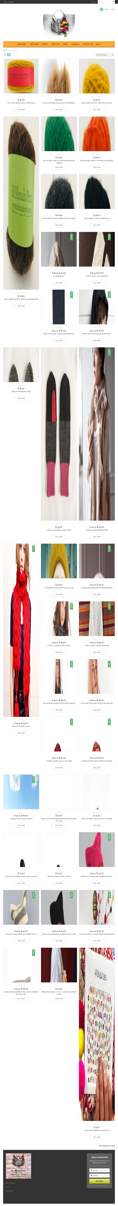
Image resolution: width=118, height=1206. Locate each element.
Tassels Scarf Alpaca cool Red (59, 761)
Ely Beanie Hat (59, 276)
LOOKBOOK (75, 44)
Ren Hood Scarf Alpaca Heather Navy (59, 334)
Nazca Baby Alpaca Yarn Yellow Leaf (96, 103)
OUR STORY (55, 44)
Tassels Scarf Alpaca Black (21, 819)
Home (5, 50)
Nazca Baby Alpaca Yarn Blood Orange (96, 161)
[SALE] (59, 249)
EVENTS (45, 44)
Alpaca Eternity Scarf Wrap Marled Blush (97, 934)
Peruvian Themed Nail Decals (97, 1130)
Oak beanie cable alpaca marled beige (96, 588)
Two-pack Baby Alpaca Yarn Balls (21, 103)
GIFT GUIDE (34, 44)
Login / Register (8, 2)
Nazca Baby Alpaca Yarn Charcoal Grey (59, 218)
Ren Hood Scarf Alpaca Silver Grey (96, 334)
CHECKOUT (10, 1191)
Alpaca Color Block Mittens (59, 530)
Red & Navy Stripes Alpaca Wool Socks (21, 876)
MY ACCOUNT (11, 1183)
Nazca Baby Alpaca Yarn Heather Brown (21, 299)
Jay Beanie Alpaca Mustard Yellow (59, 588)
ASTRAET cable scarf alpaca (59, 645)
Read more (21, 109)
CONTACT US (88, 44)
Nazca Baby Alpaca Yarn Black (97, 218)
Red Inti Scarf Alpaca (21, 726)
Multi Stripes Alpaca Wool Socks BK (97, 819)
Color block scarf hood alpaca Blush (97, 703)
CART (8, 1187)
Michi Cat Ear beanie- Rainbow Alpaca (96, 876)
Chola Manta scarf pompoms (97, 645)
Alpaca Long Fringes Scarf (97, 530)
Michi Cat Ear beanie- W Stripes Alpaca (21, 934)
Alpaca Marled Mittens (21, 391)
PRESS (65, 44)
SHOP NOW (21, 44)
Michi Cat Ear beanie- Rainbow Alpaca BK (59, 934)
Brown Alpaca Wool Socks (59, 876)
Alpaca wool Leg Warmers (97, 276)
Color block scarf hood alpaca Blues (59, 703)
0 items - (109, 9)
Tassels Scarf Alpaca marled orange (96, 761)
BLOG (98, 44)
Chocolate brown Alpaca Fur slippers (59, 103)
